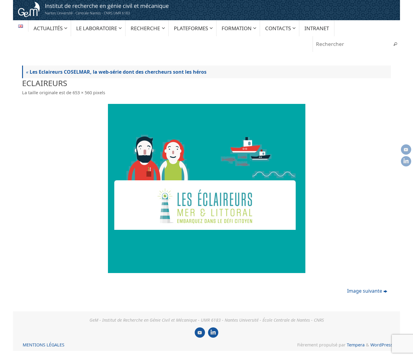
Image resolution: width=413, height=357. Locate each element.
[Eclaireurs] (206, 188)
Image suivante (364, 291)
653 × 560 (82, 92)
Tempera (356, 345)
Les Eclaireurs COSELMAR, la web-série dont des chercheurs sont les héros (116, 72)
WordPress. (382, 345)
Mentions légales (43, 345)
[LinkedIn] (406, 161)
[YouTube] (406, 149)
